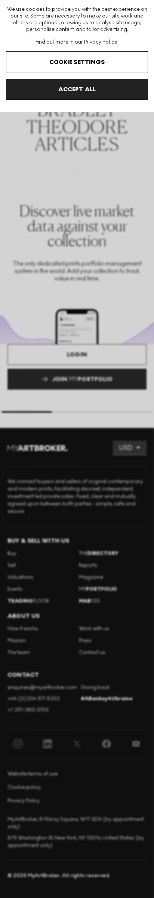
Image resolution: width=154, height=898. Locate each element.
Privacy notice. (101, 42)
